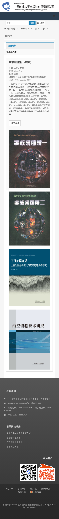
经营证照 (22, 492)
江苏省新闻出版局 (14, 442)
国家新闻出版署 (13, 438)
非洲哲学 (8, 36)
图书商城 (10, 29)
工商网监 (37, 492)
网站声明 (9, 489)
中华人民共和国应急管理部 (18, 433)
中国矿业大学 (12, 447)
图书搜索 (40, 23)
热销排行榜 (11, 52)
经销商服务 (46, 489)
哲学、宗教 (40, 29)
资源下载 (33, 489)
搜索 (32, 23)
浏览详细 (15, 123)
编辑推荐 (12, 46)
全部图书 (25, 29)
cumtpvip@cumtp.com (17, 403)
